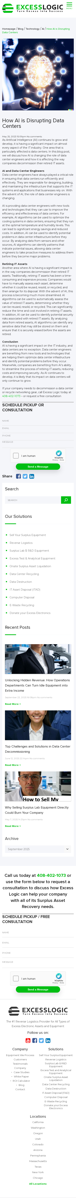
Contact (20, 1089)
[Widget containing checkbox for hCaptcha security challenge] (38, 456)
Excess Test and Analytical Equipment (56, 1072)
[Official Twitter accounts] (41, 1040)
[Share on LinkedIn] (31, 476)
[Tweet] (25, 476)
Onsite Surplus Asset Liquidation (30, 566)
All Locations (38, 1183)
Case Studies (21, 1072)
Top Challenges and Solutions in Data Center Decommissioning (37, 749)
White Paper (21, 1076)
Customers (20, 1059)
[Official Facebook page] (34, 1040)
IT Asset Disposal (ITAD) (25, 589)
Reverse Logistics (21, 543)
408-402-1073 (11, 396)
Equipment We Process (20, 1055)
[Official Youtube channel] (28, 1040)
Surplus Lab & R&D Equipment (56, 1065)
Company (20, 1049)
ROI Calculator (21, 1080)
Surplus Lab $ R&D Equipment (29, 550)
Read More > (13, 704)
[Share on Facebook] (18, 476)
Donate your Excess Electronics (30, 613)
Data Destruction (21, 582)
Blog (21, 1085)
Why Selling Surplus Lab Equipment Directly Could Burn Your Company (37, 810)
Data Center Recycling (24, 574)
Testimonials (20, 1063)
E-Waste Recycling (22, 605)
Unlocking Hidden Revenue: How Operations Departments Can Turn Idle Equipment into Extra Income (37, 685)
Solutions (55, 1049)
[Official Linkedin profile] (48, 1040)
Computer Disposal (22, 597)
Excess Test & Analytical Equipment (32, 558)
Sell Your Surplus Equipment (28, 535)
